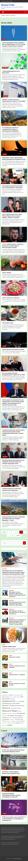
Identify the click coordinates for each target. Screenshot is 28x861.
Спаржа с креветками (9, 646)
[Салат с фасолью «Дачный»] (14, 288)
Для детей (5, 699)
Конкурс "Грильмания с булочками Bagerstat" (13, 703)
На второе (9, 713)
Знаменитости (8, 701)
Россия (17, 719)
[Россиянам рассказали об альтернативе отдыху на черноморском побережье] (14, 118)
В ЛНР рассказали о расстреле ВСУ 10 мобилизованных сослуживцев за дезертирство (14, 818)
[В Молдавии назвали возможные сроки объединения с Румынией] (14, 176)
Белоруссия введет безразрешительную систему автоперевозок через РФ (11, 795)
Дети (21, 697)
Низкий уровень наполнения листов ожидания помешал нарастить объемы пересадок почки (13, 461)
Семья (4, 721)
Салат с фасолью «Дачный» (11, 297)
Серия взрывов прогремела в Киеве (13, 349)
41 (12, 535)
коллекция (4, 725)
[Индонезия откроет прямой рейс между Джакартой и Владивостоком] (14, 148)
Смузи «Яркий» (6, 272)
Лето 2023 (14, 708)
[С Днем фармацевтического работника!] (14, 61)
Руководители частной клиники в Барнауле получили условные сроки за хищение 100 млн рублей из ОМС (13, 572)
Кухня (4, 269)
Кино (17, 701)
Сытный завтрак (20, 721)
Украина (17, 723)
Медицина (6, 711)
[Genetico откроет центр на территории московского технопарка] (14, 90)
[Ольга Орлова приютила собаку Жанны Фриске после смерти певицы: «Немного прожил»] (14, 204)
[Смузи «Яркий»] (14, 263)
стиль (9, 725)
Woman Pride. (8, 5)
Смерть (8, 721)
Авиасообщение (5, 695)
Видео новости (6, 697)
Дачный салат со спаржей (17, 674)
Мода (14, 711)
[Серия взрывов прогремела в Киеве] (14, 340)
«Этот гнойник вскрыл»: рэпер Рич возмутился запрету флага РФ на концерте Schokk (12, 245)
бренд (22, 722)
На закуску (4, 715)
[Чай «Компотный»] (14, 313)
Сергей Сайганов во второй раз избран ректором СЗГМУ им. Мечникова (17, 603)
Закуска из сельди (14, 657)
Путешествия (12, 719)
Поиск (24, 543)
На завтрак (21, 713)
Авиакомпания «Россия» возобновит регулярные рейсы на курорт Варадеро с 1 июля (13, 518)
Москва (19, 711)
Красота (6, 708)
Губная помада (16, 696)
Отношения (5, 719)
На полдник (18, 715)
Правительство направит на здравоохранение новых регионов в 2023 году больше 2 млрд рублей (17, 622)
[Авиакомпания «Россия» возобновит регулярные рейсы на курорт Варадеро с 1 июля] (14, 507)
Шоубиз (4, 210)
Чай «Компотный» (7, 323)
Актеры (11, 695)
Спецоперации (13, 721)
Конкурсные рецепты (16, 705)
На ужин (20, 717)
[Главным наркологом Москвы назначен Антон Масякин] (14, 479)
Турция (13, 722)
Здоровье (5, 67)
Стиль (4, 39)
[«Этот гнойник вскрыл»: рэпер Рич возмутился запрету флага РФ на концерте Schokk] (14, 234)
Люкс (19, 708)
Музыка (4, 713)
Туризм (4, 124)
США (21, 719)
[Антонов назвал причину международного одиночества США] (14, 363)
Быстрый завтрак (16, 695)
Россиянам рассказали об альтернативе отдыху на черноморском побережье (10, 129)
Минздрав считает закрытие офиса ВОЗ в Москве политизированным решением (17, 594)
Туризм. (4, 731)
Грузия (11, 696)
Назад (4, 532)
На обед (11, 716)
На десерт (14, 713)
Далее (18, 535)
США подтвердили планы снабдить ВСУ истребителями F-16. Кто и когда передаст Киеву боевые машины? (13, 44)
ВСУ (22, 695)
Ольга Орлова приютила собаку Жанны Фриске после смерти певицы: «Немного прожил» (12, 215)
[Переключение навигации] (3, 12)
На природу (14, 717)
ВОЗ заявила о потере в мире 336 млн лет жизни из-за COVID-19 (17, 612)
